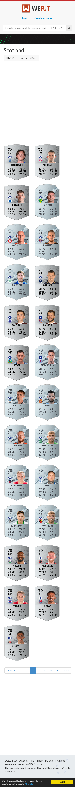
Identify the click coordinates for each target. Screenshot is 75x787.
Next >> (55, 670)
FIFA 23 (10, 58)
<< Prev (11, 670)
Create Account (43, 18)
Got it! (62, 781)
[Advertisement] (37, 101)
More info (29, 783)
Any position (28, 58)
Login (25, 18)
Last (66, 670)
